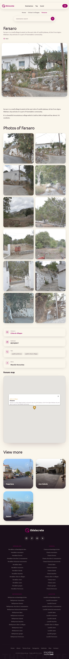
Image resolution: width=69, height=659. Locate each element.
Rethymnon (17, 594)
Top (36, 6)
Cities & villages (34, 12)
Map (50, 648)
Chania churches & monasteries (51, 558)
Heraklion (17, 546)
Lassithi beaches (52, 621)
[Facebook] (32, 538)
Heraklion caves (17, 582)
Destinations (29, 6)
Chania (52, 546)
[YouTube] (37, 538)
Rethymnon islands (17, 618)
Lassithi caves (52, 630)
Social (42, 6)
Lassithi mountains (51, 600)
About (18, 648)
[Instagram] (26, 538)
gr (65, 6)
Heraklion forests (17, 555)
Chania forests (51, 555)
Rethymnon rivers (17, 627)
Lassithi (51, 594)
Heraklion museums (17, 567)
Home (24, 12)
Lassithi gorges (51, 633)
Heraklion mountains (17, 552)
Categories (35, 648)
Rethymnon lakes (17, 612)
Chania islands (52, 570)
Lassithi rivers (52, 627)
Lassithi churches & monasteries (51, 606)
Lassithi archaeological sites (52, 597)
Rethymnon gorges (17, 633)
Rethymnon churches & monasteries (17, 606)
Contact (55, 648)
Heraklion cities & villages (17, 576)
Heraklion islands (17, 570)
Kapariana (10, 484)
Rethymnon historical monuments (17, 609)
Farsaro (12, 400)
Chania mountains (51, 552)
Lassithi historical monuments (52, 609)
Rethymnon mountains (17, 600)
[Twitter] (43, 538)
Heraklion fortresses (17, 588)
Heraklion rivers (17, 579)
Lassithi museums (51, 615)
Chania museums (52, 567)
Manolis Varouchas (17, 365)
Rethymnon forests (17, 603)
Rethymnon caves (17, 630)
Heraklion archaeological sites (17, 549)
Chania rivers (52, 579)
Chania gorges (52, 585)
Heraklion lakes (17, 564)
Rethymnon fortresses (17, 636)
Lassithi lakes (52, 612)
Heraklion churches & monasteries (17, 558)
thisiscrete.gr (24, 653)
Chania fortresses (52, 588)
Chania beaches (51, 573)
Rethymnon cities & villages (17, 624)
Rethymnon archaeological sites (17, 597)
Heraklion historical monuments (17, 561)
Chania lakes (51, 564)
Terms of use (26, 648)
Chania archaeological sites (52, 549)
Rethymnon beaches (17, 621)
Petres (8, 516)
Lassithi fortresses (51, 636)
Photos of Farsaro (18, 127)
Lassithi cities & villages (31, 354)
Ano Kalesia (43, 484)
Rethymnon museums (17, 615)
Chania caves (52, 582)
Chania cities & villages (52, 576)
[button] (34, 407)
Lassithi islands (51, 618)
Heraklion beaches (17, 573)
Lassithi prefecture (17, 354)
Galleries (44, 648)
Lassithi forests (51, 603)
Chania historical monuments (51, 561)
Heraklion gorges (17, 585)
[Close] (58, 396)
